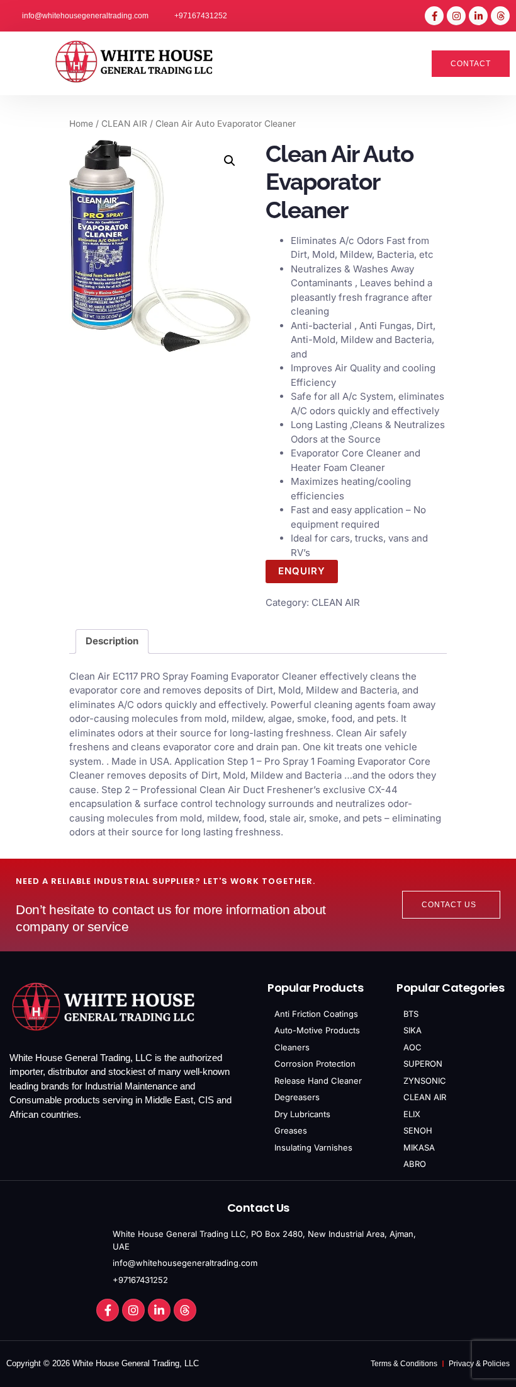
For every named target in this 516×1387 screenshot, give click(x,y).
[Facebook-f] (434, 15)
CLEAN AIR (124, 124)
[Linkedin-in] (478, 15)
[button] (23, 63)
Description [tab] (112, 641)
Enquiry (301, 571)
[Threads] (500, 15)
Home (81, 124)
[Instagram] (456, 15)
